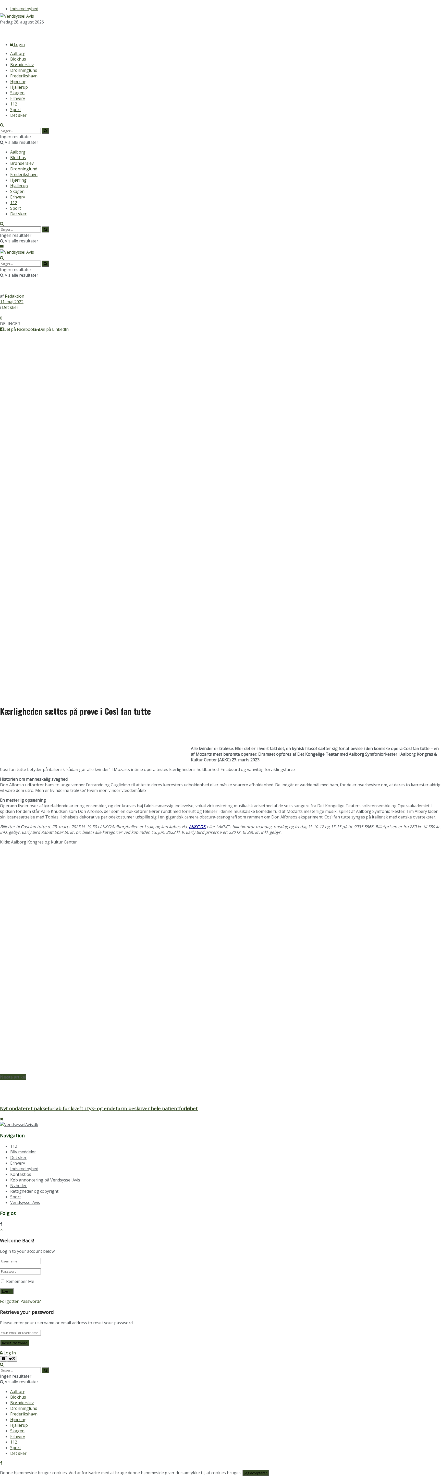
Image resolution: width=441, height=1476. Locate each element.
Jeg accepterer (255, 1473)
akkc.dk (197, 826)
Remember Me (20, 1281)
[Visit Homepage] (17, 16)
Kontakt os (20, 1174)
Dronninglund (23, 70)
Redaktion (14, 296)
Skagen (17, 93)
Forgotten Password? (20, 1301)
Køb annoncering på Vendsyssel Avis (45, 1180)
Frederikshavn (24, 76)
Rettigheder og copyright (34, 1191)
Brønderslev (22, 64)
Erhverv (17, 98)
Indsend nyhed (24, 8)
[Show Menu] (2, 246)
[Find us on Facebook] (1, 31)
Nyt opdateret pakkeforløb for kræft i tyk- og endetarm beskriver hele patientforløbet (99, 1108)
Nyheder (18, 1185)
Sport (15, 109)
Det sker (18, 115)
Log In (9, 1353)
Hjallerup (19, 87)
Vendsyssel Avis (25, 1202)
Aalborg (18, 53)
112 (13, 104)
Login (19, 44)
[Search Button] (2, 125)
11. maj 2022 (11, 301)
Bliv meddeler (23, 1152)
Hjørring (18, 81)
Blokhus (18, 59)
